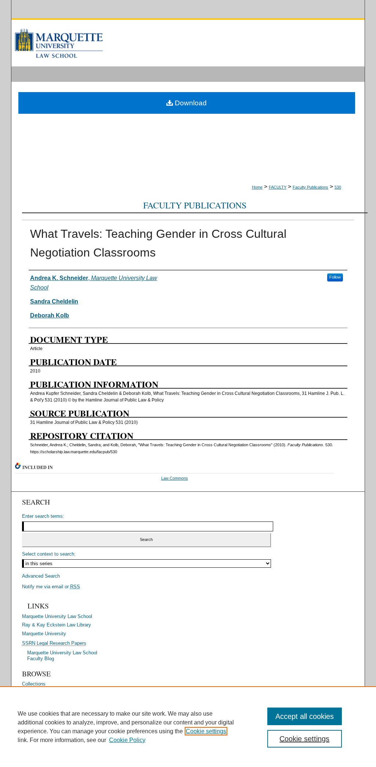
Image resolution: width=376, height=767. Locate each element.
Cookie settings (206, 731)
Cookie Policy (127, 740)
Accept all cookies (304, 716)
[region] (188, 726)
